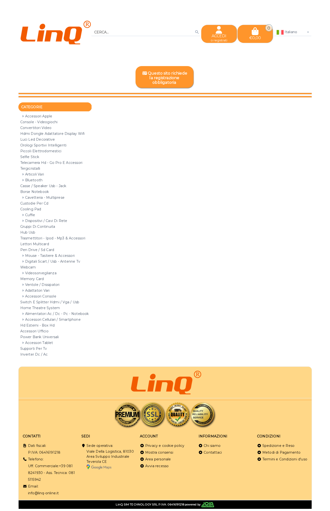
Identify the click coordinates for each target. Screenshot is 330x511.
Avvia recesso (157, 466)
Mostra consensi (159, 452)
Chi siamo (212, 445)
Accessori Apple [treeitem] (38, 116)
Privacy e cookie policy (165, 445)
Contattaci (213, 452)
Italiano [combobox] (290, 32)
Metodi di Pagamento (281, 452)
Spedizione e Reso (278, 445)
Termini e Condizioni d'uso (284, 459)
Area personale (158, 459)
